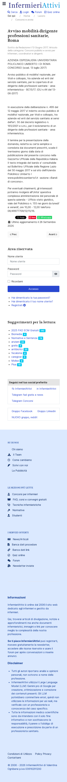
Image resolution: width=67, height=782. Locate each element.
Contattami (14, 757)
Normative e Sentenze (24, 338)
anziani (15, 341)
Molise (15, 360)
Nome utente (15, 256)
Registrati (17, 305)
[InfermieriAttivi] (33, 4)
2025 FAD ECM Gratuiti (25, 330)
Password (13, 268)
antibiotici (17, 349)
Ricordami (17, 281)
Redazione (24, 47)
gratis (14, 345)
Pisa (13, 364)
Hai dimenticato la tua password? (30, 297)
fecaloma (16, 353)
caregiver (16, 356)
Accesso (33, 288)
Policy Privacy (43, 753)
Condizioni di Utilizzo (20, 753)
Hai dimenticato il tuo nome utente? (32, 301)
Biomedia (16, 334)
